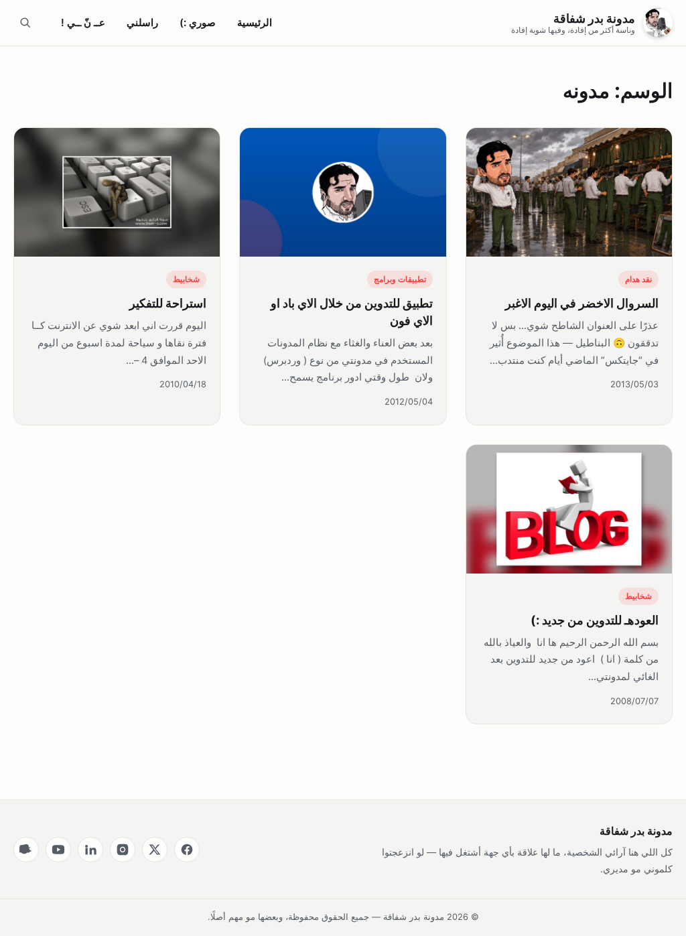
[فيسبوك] (187, 849)
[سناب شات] (26, 849)
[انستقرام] (122, 849)
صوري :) (198, 22)
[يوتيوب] (58, 849)
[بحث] (25, 23)
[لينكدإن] (90, 849)
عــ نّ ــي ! (83, 22)
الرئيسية (254, 22)
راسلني (142, 22)
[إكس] (154, 849)
